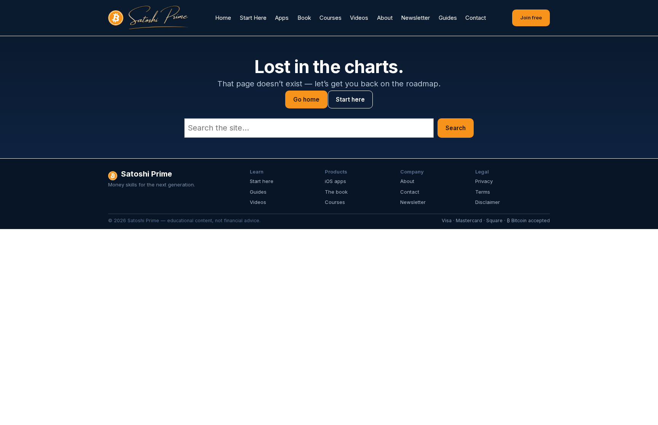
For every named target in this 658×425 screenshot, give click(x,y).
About (407, 181)
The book (336, 192)
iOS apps (335, 181)
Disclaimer (487, 202)
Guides (258, 192)
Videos (258, 202)
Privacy (484, 181)
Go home (306, 99)
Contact (409, 192)
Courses (335, 202)
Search (456, 128)
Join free (531, 17)
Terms (482, 192)
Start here (350, 99)
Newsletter (413, 202)
